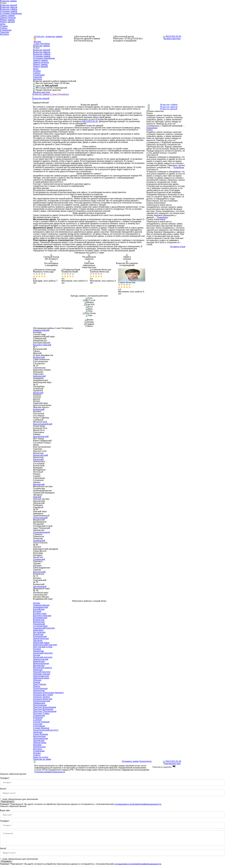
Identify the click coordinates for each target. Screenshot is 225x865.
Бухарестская (39, 613)
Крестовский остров (42, 647)
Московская (39, 665)
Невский (37, 497)
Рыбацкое (38, 717)
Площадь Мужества (42, 699)
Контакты (4, 34)
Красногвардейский (42, 424)
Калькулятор (145, 761)
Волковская (38, 620)
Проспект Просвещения (44, 711)
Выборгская (39, 622)
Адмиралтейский (41, 330)
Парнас (36, 686)
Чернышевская (40, 738)
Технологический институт (45, 730)
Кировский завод (41, 643)
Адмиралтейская (41, 605)
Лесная (36, 655)
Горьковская (39, 624)
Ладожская (38, 651)
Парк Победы (39, 684)
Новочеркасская (41, 676)
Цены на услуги (40, 757)
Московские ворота (42, 668)
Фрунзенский (39, 572)
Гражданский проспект (44, 628)
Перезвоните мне (172, 763)
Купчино (37, 649)
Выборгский (39, 357)
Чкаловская (38, 740)
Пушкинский (39, 559)
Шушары (37, 745)
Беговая (37, 611)
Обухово (37, 680)
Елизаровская (40, 636)
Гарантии (4, 32)
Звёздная (37, 640)
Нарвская (37, 670)
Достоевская (39, 632)
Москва (37, 41)
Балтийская (38, 609)
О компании (5, 30)
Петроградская (40, 688)
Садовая (37, 720)
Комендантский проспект (45, 645)
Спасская (37, 724)
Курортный (38, 459)
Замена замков (7, 15)
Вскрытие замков (41, 46)
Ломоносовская (40, 659)
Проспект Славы (41, 713)
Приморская (39, 703)
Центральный (39, 586)
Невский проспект (42, 672)
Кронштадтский (40, 455)
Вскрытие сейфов (8, 9)
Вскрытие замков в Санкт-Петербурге (50, 94)
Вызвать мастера (172, 38)
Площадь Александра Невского (48, 693)
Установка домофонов (11, 13)
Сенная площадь (41, 722)
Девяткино (38, 630)
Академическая (40, 607)
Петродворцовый (41, 532)
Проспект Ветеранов (43, 709)
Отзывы (4, 26)
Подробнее (151, 128)
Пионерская (39, 690)
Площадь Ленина (41, 697)
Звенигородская (41, 638)
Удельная (37, 732)
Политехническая (41, 701)
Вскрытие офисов (8, 7)
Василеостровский (42, 345)
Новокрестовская (41, 674)
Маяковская (39, 661)
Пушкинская (39, 715)
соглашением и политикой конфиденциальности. (138, 804)
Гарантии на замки (42, 759)
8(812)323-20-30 (173, 36)
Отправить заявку (130, 761)
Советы (3, 28)
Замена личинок (8, 18)
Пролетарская (40, 705)
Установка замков (8, 11)
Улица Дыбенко (40, 734)
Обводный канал (41, 678)
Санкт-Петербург (42, 44)
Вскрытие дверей (8, 5)
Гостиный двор (40, 626)
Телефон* (4, 778)
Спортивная (39, 726)
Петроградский (40, 518)
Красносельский (41, 436)
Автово (36, 603)
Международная (41, 663)
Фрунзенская (39, 736)
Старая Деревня (41, 728)
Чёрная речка (39, 742)
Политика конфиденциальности (49, 772)
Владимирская (40, 618)
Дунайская (38, 634)
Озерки (36, 682)
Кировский (38, 393)
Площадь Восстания (43, 695)
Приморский (39, 540)
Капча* (3, 789)
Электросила (39, 747)
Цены (2, 24)
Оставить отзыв (177, 247)
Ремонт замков (7, 20)
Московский (39, 484)
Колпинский (38, 409)
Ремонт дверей (7, 22)
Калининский (39, 376)
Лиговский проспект (42, 657)
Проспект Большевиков (44, 707)
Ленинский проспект (43, 653)
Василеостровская (42, 615)
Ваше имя (5, 810)
